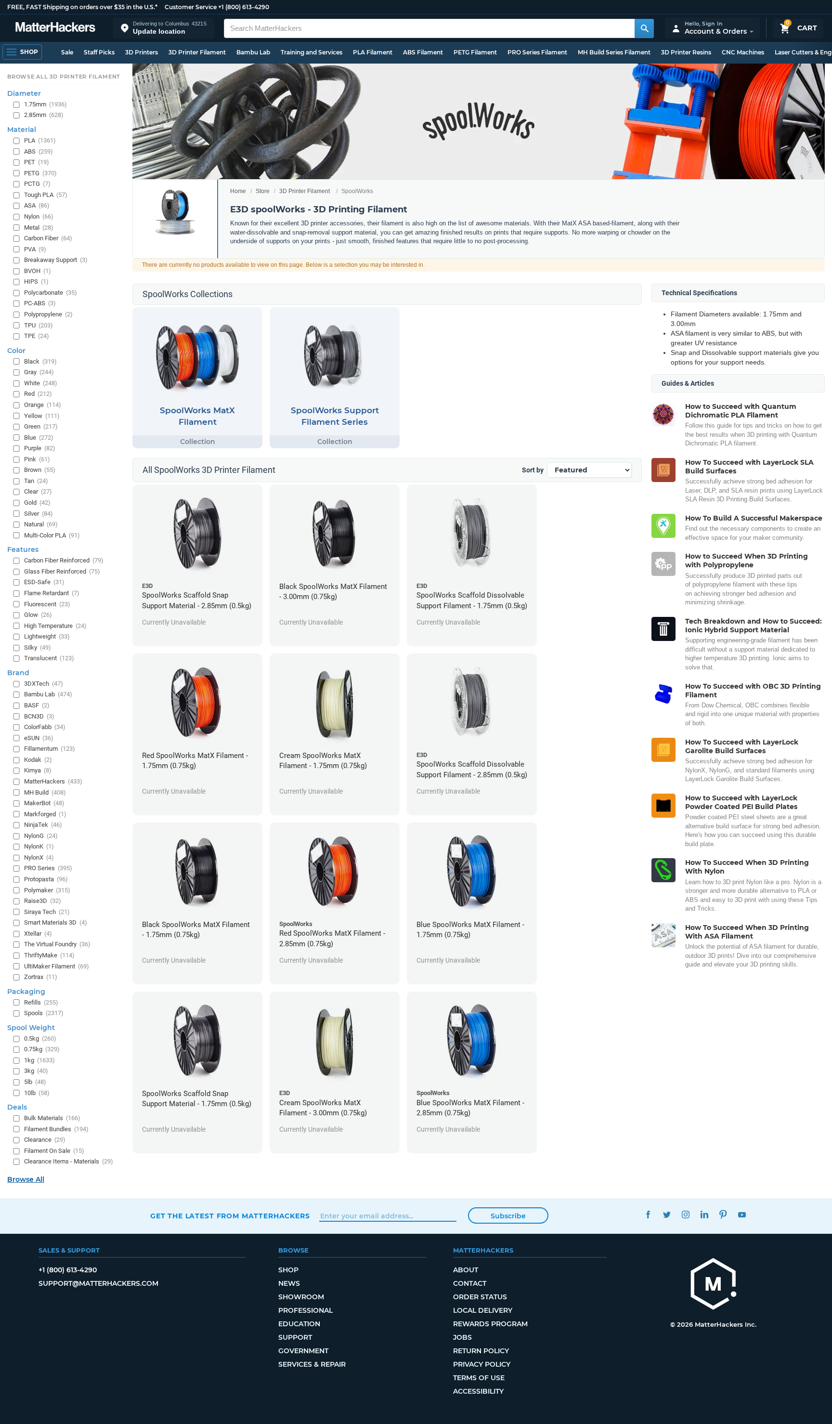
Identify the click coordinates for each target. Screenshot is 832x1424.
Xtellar (38, 933)
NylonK (39, 846)
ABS (38, 151)
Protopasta (46, 879)
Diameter (24, 93)
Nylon (38, 216)
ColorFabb (44, 727)
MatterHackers (53, 781)
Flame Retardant (51, 593)
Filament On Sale (54, 1150)
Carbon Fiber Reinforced (64, 560)
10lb (37, 1092)
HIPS (36, 281)
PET (36, 162)
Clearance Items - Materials (68, 1161)
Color (16, 350)
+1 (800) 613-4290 (243, 7)
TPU (38, 324)
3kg (36, 1070)
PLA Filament (372, 52)
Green (41, 426)
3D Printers (141, 52)
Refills (41, 1002)
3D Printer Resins (686, 52)
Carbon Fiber (48, 238)
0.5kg (40, 1038)
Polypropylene (48, 314)
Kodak (38, 759)
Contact (469, 1283)
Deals (17, 1107)
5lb (35, 1081)
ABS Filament (423, 52)
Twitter (666, 1214)
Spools (44, 1013)
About (465, 1270)
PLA (40, 140)
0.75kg (42, 1049)
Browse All (25, 1179)
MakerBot (44, 803)
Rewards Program (490, 1323)
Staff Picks (99, 52)
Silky (37, 647)
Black (40, 361)
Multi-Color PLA (52, 535)
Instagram (685, 1214)
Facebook (647, 1214)
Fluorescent (47, 603)
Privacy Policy (481, 1364)
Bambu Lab (253, 52)
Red (38, 393)
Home (238, 191)
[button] (163, 28)
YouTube (741, 1214)
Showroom (301, 1297)
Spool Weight (31, 1027)
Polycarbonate (50, 292)
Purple (39, 448)
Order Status (480, 1297)
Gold (37, 502)
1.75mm (45, 104)
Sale (67, 52)
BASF (37, 705)
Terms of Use (479, 1377)
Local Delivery (482, 1310)
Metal (38, 227)
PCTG (37, 183)
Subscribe (508, 1216)
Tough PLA (45, 194)
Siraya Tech (47, 911)
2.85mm (44, 114)
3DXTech (43, 683)
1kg (39, 1060)
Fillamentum (49, 748)
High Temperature (55, 625)
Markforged (45, 813)
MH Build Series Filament (614, 52)
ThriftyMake (49, 955)
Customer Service (191, 7)
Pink (37, 459)
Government (303, 1350)
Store (263, 191)
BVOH (37, 270)
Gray (39, 372)
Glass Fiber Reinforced (62, 571)
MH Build (45, 792)
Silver (38, 513)
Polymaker (47, 889)
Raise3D (42, 900)
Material (21, 129)
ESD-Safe (44, 582)
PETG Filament (475, 52)
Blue (38, 437)
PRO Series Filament (537, 52)
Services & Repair (312, 1364)
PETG (40, 173)
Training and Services (311, 52)
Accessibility (478, 1391)
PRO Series (48, 868)
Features (23, 549)
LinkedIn (704, 1214)
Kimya (38, 770)
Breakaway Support (56, 259)
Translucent (49, 658)
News (289, 1283)
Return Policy (481, 1350)
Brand (18, 672)
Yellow (42, 415)
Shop (288, 1270)
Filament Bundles (56, 1129)
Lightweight (47, 636)
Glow (38, 614)
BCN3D (39, 715)
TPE (36, 336)
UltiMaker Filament (56, 965)
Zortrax (40, 976)
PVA (35, 248)
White (40, 383)
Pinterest (723, 1214)
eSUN (38, 738)
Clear (38, 491)
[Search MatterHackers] (644, 28)
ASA (37, 205)
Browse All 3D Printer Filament (63, 76)
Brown (39, 469)
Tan (36, 480)
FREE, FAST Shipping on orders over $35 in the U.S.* (82, 7)
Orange (42, 404)
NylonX (39, 857)
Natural (41, 524)
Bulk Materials (52, 1118)
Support (295, 1337)
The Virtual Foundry (57, 944)
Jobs (462, 1337)
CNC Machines (743, 52)
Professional (305, 1310)
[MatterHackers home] (55, 28)
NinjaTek (43, 824)
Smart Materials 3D (55, 922)
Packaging (26, 991)
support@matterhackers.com (98, 1283)
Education (299, 1323)
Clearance (44, 1139)
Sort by (533, 470)
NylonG (41, 835)
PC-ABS (40, 303)
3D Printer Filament (197, 52)
